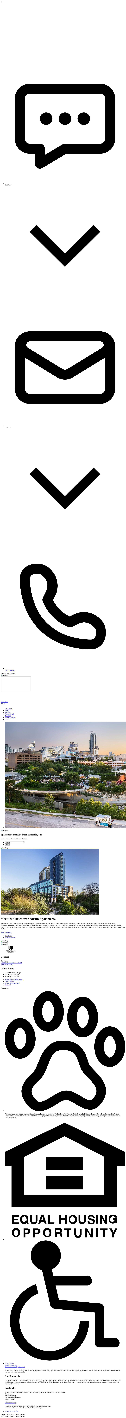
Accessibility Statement (12, 983)
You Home (8, 936)
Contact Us (4, 702)
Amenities (8, 712)
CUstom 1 (8, 985)
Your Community (10, 937)
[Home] (15, 700)
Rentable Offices (10, 717)
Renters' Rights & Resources (14, 979)
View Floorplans (6, 932)
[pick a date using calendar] (24, 842)
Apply (3, 703)
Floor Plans (8, 709)
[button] (65, 1110)
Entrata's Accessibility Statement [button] (15, 1367)
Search (8, 844)
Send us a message (10, 1403)
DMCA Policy (9, 981)
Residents (8, 716)
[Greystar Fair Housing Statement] (65, 1239)
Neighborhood (9, 714)
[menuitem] (65, 709)
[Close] (1, 2)
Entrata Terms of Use (11, 1411)
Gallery (7, 710)
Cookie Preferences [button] (11, 1365)
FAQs (6, 719)
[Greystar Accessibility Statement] (65, 1360)
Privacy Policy (9, 1363)
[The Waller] (5, 988)
